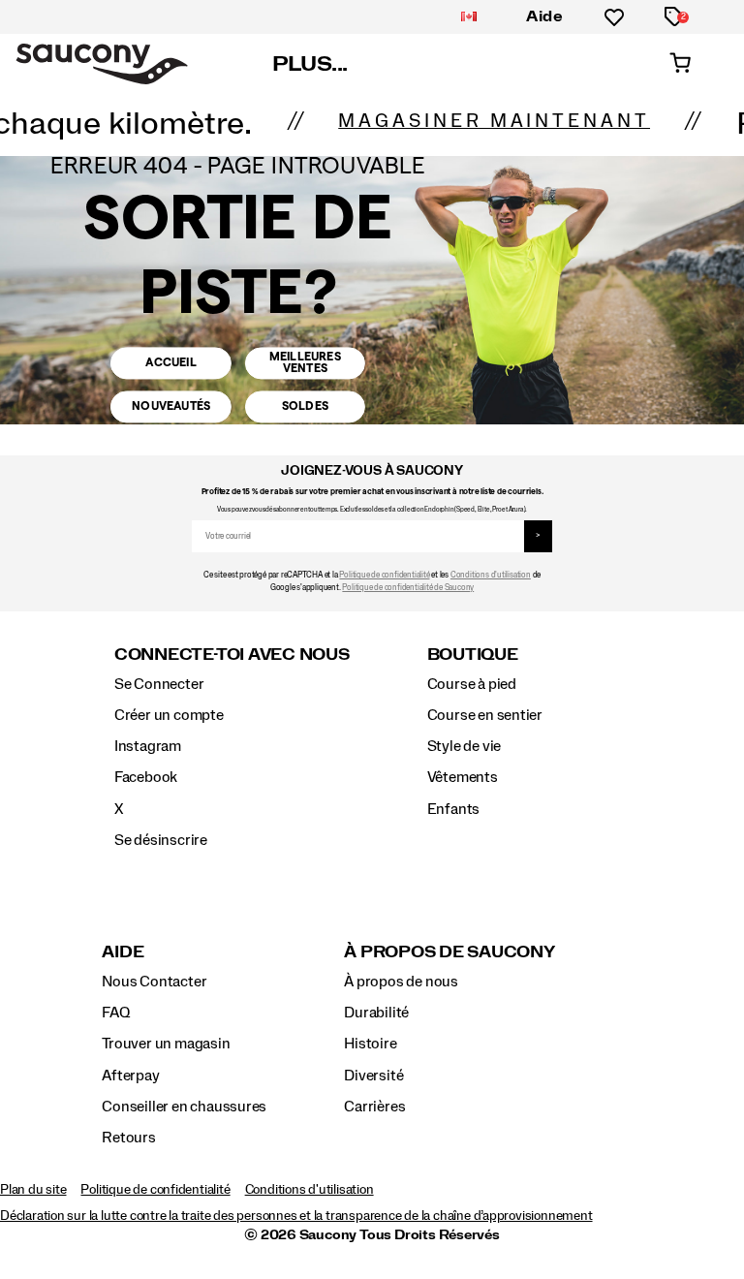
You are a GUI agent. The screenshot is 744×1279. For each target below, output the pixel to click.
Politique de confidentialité (384, 575)
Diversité (373, 1075)
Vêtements (462, 777)
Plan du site (33, 1190)
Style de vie (464, 746)
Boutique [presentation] (472, 654)
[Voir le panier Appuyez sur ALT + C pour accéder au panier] (680, 64)
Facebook (145, 777)
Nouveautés (171, 406)
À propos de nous (401, 981)
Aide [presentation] (122, 952)
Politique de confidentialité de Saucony (408, 587)
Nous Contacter (154, 981)
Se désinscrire (160, 840)
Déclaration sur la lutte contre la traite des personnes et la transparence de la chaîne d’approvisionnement (296, 1216)
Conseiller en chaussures (184, 1106)
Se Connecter (158, 684)
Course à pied (471, 684)
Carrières (374, 1106)
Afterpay (130, 1075)
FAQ (115, 1012)
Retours (129, 1137)
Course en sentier (484, 715)
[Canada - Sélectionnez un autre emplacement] (469, 17)
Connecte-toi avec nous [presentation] (232, 654)
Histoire (370, 1043)
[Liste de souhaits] (614, 17)
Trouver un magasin (166, 1043)
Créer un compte (169, 715)
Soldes (305, 406)
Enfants (453, 809)
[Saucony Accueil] (102, 64)
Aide (544, 16)
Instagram (147, 746)
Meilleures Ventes (305, 362)
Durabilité (376, 1012)
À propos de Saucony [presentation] (449, 952)
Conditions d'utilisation (490, 575)
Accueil (170, 363)
